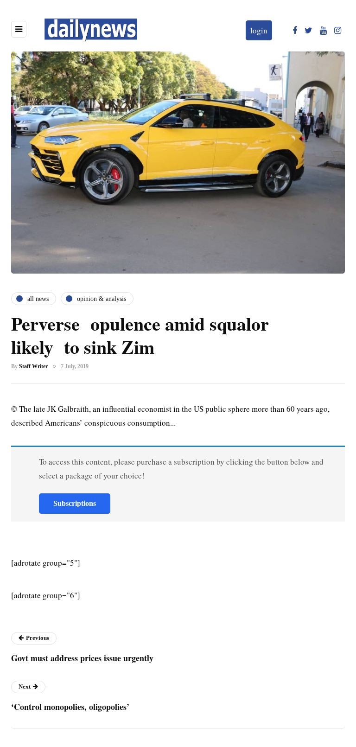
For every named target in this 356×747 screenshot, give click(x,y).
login (258, 30)
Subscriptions (74, 503)
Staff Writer (33, 366)
